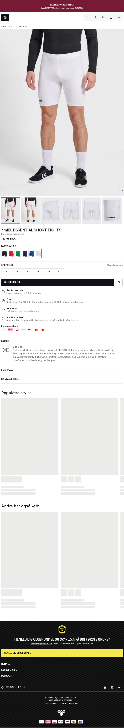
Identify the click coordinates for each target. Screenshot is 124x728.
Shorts (23, 26)
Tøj (13, 26)
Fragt (9, 299)
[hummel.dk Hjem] (5, 17)
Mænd (4, 26)
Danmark (10, 687)
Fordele (5, 341)
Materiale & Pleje (10, 379)
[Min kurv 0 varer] (111, 17)
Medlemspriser (14, 317)
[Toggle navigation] (88, 17)
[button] (95, 17)
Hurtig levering (14, 290)
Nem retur (12, 308)
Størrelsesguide (115, 265)
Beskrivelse (7, 370)
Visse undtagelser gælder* (41, 644)
